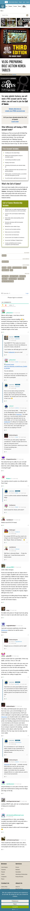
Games (5, 6)
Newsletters (18, 872)
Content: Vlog (4, 278)
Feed (20, 2)
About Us (18, 886)
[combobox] (15, 15)
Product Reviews (19, 876)
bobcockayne (13, 435)
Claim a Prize (4, 886)
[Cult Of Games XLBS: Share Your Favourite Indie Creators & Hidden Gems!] (8, 23)
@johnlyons (4, 630)
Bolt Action (4, 255)
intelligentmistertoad (13, 801)
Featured (9, 267)
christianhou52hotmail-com (15, 815)
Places (19, 6)
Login (27, 293)
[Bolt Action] (15, 43)
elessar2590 (10, 567)
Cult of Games (4, 867)
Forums (15, 6)
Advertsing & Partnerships (21, 874)
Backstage (4, 267)
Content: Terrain (5, 276)
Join (24, 2)
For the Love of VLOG (17, 267)
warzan (11, 336)
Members (18, 869)
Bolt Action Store (13, 2)
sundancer (9, 520)
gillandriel (9, 312)
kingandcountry (11, 459)
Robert (16, 493)
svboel (11, 406)
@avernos (19, 414)
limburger (12, 530)
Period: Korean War (13, 278)
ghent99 (8, 656)
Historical (24, 267)
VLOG (11, 270)
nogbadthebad (10, 625)
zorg (7, 610)
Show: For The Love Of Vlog (8, 281)
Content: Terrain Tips (14, 276)
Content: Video (22, 276)
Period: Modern (21, 278)
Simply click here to (15, 110)
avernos (14, 74)
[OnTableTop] (2, 6)
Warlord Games (5, 261)
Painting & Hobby (5, 270)
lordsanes (12, 505)
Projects (10, 6)
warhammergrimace (12, 840)
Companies (3, 876)
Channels (3, 869)
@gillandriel (11, 352)
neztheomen (10, 784)
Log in (27, 2)
